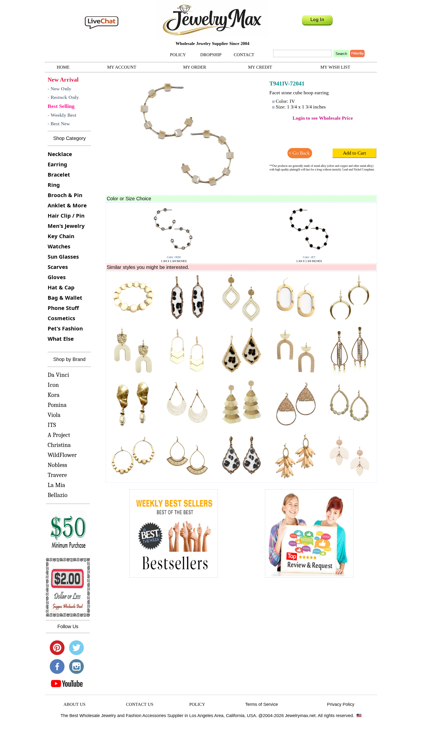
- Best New (59, 123)
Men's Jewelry (66, 225)
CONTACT (244, 54)
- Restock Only (63, 97)
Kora (54, 394)
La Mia (56, 484)
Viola (54, 414)
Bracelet (59, 174)
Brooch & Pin (65, 195)
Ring (54, 184)
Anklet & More (67, 205)
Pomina (57, 404)
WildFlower (62, 454)
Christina (59, 444)
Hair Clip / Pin (66, 215)
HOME (63, 67)
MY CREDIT (260, 67)
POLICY (178, 54)
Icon (53, 384)
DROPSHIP (211, 54)
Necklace (60, 154)
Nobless (57, 464)
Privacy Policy (340, 704)
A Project (59, 434)
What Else (61, 338)
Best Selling (61, 106)
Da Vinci (58, 374)
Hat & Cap (61, 287)
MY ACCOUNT (121, 67)
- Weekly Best (62, 115)
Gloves (57, 277)
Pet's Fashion (65, 328)
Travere (57, 474)
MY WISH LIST (335, 67)
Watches (59, 246)
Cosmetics (61, 318)
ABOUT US (74, 704)
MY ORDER (194, 67)
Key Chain (61, 236)
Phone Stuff (63, 307)
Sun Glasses (63, 256)
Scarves (58, 266)
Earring (57, 164)
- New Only (59, 88)
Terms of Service (261, 704)
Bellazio (57, 494)
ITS (52, 424)
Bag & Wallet (65, 297)
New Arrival (63, 79)
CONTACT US (139, 704)
